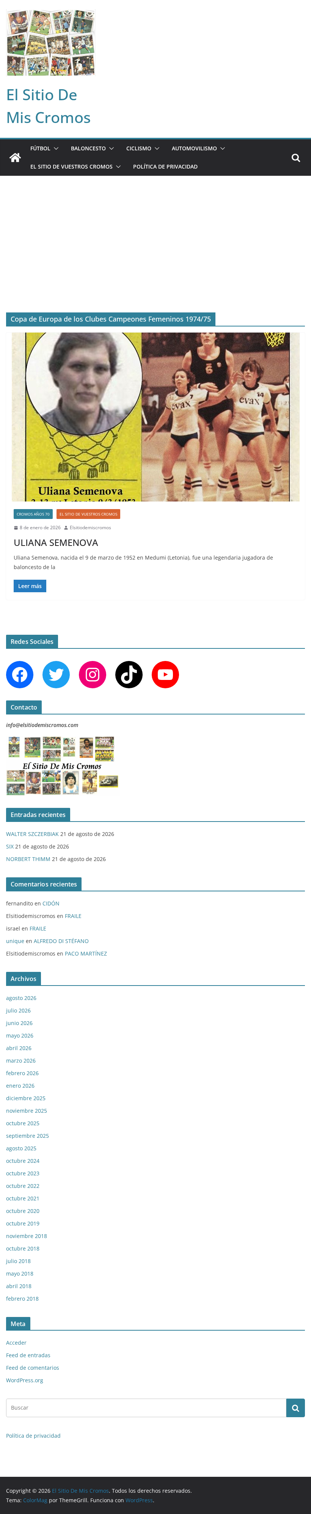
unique (15, 941)
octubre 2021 (22, 1198)
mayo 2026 (19, 1035)
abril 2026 (18, 1048)
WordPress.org (24, 1380)
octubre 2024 (22, 1160)
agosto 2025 (21, 1148)
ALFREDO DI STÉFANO (61, 941)
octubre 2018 (22, 1248)
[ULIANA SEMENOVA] (155, 417)
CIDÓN (51, 903)
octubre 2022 (22, 1185)
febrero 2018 (22, 1298)
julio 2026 (18, 1010)
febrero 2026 (22, 1073)
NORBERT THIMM (28, 859)
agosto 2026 (21, 997)
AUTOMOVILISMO (194, 148)
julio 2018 (18, 1261)
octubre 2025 (22, 1123)
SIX (10, 846)
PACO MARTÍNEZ (86, 953)
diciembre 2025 (26, 1098)
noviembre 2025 (26, 1110)
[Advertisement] (155, 233)
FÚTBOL (40, 148)
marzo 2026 (21, 1060)
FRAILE (73, 915)
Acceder (16, 1342)
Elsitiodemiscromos (90, 527)
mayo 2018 (19, 1273)
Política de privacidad (165, 166)
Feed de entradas (28, 1355)
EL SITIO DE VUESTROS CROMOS (71, 166)
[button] (54, 148)
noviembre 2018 (26, 1236)
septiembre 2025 (27, 1135)
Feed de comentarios (32, 1367)
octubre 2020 (22, 1210)
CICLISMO (138, 148)
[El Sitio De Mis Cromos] (15, 157)
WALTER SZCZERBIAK (32, 833)
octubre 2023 (22, 1173)
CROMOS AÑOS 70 (33, 514)
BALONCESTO (88, 148)
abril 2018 (18, 1286)
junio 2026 (19, 1023)
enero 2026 (20, 1085)
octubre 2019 (22, 1223)
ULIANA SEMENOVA (56, 542)
